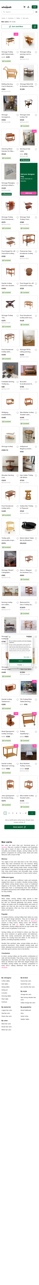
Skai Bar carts (6, 1013)
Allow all (20, 660)
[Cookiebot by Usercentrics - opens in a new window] (26, 636)
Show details (26, 656)
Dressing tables (6, 996)
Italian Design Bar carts (28, 1003)
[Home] (11, 7)
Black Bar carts (6, 1024)
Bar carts (25, 18)
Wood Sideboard (26, 1010)
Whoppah (4, 967)
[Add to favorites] (17, 52)
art (17, 924)
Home (3, 18)
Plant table (5, 999)
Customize (19, 664)
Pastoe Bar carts (26, 981)
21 (26, 813)
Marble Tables (25, 1019)
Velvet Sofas (24, 1016)
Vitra (22, 1013)
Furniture (11, 18)
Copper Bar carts (7, 1010)
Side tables (5, 984)
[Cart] (24, 7)
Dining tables (6, 987)
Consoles (4, 993)
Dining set (5, 990)
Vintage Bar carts (26, 994)
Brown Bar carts (7, 1027)
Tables (18, 18)
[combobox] (19, 12)
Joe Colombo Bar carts (28, 987)
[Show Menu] (36, 12)
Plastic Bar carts (7, 1016)
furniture (4, 847)
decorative (34, 921)
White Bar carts (6, 1030)
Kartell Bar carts (26, 984)
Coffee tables (6, 981)
